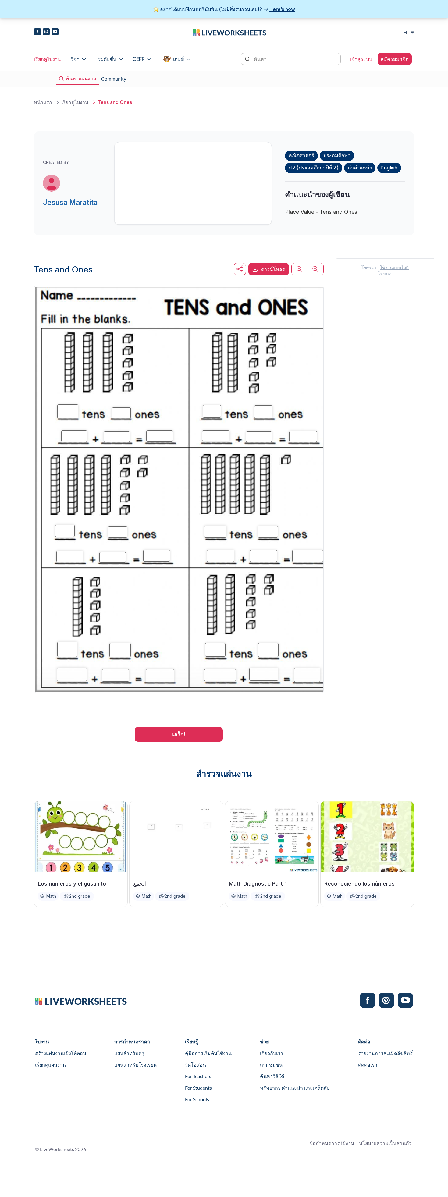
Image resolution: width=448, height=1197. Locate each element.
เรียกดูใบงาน (47, 59)
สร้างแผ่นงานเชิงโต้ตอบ (60, 1053)
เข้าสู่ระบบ (361, 59)
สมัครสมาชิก (395, 59)
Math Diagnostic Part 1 (257, 883)
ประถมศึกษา (336, 155)
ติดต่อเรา (367, 1064)
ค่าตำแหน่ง (360, 167)
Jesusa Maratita (70, 202)
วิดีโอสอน (195, 1064)
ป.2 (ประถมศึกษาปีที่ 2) (314, 167)
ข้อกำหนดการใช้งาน (331, 1143)
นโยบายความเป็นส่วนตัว (385, 1143)
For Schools (197, 1099)
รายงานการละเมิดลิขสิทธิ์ (385, 1053)
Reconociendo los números (359, 883)
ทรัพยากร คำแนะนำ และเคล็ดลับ (295, 1088)
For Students (198, 1088)
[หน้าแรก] (229, 32)
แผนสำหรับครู (129, 1053)
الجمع (139, 883)
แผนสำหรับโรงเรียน (135, 1064)
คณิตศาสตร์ (301, 155)
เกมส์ (178, 59)
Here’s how (282, 9)
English (389, 167)
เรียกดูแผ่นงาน (50, 1064)
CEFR (139, 59)
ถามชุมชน (271, 1064)
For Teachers (198, 1076)
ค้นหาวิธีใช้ (272, 1076)
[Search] (248, 58)
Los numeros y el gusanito (72, 883)
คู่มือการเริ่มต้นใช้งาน (208, 1053)
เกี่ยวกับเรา (271, 1053)
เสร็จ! (178, 734)
